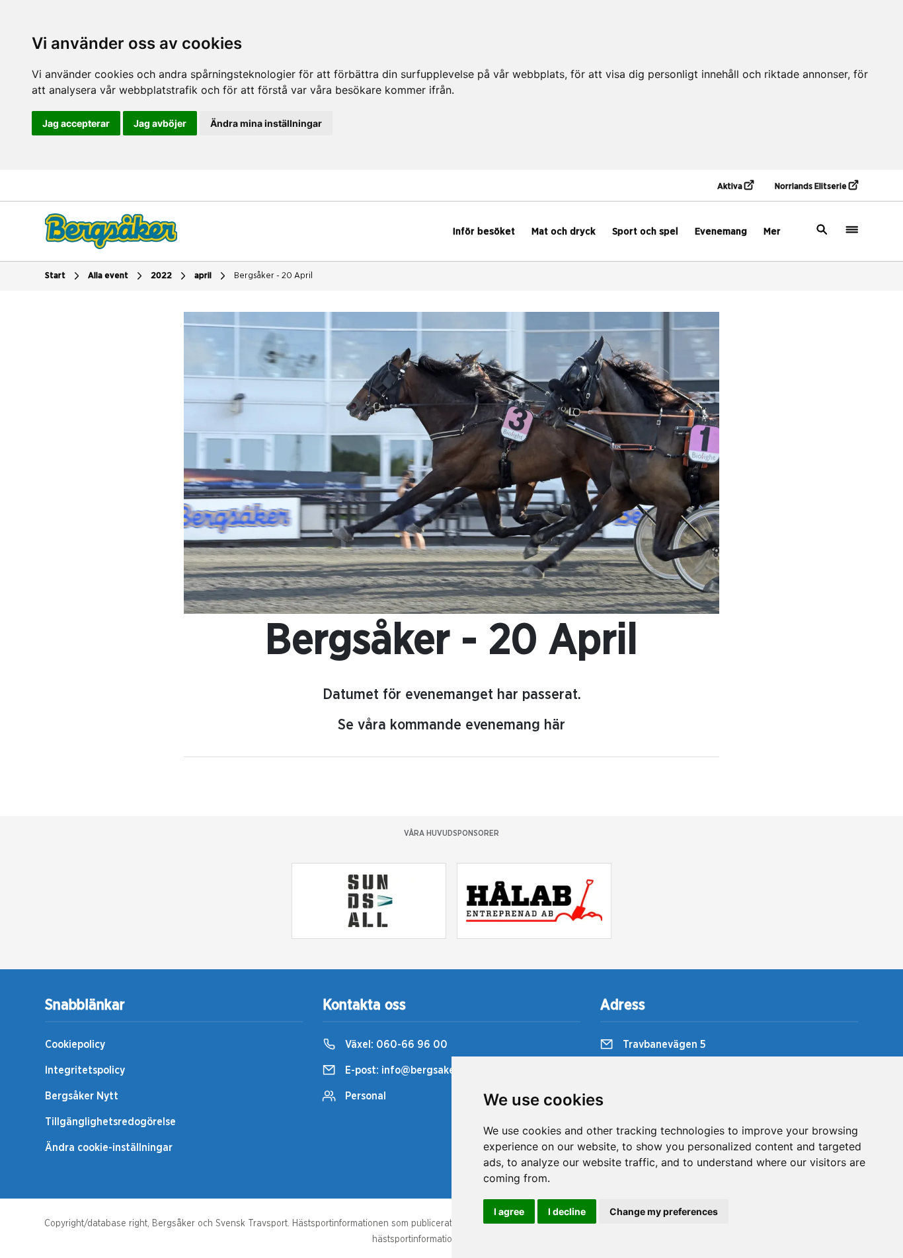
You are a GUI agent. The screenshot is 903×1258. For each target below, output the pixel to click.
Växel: (395, 1044)
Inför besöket (484, 232)
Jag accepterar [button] (76, 123)
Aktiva (730, 186)
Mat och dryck (563, 232)
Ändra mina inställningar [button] (266, 123)
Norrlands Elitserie (812, 186)
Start (55, 276)
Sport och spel (645, 232)
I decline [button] (567, 1211)
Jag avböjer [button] (160, 123)
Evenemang (721, 232)
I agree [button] (509, 1211)
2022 (161, 276)
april (203, 276)
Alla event (108, 276)
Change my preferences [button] (663, 1211)
